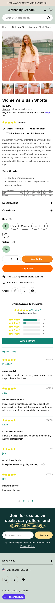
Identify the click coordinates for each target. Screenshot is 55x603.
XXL (6, 234)
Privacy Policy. (27, 546)
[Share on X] (23, 290)
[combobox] (27, 17)
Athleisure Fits (19, 27)
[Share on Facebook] (14, 290)
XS (5, 226)
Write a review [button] (27, 341)
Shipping (6, 109)
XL (44, 226)
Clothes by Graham (21, 9)
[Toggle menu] (4, 10)
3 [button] (28, 501)
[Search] (48, 18)
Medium (25, 226)
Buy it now (27, 268)
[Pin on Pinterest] (32, 290)
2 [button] (23, 501)
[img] (9, 360)
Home (5, 27)
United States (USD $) (17, 570)
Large (35, 226)
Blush (6, 249)
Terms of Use (41, 542)
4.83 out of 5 (35, 310)
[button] (9, 122)
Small (14, 226)
